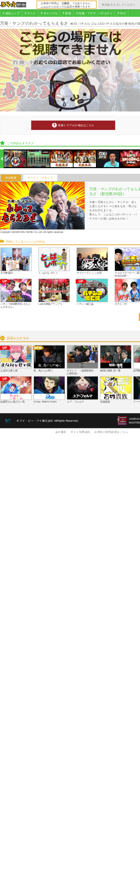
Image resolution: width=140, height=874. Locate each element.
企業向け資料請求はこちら (111, 431)
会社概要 (60, 431)
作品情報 (10, 177)
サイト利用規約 (80, 431)
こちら (45, 6)
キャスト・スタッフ (40, 177)
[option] (15, 159)
